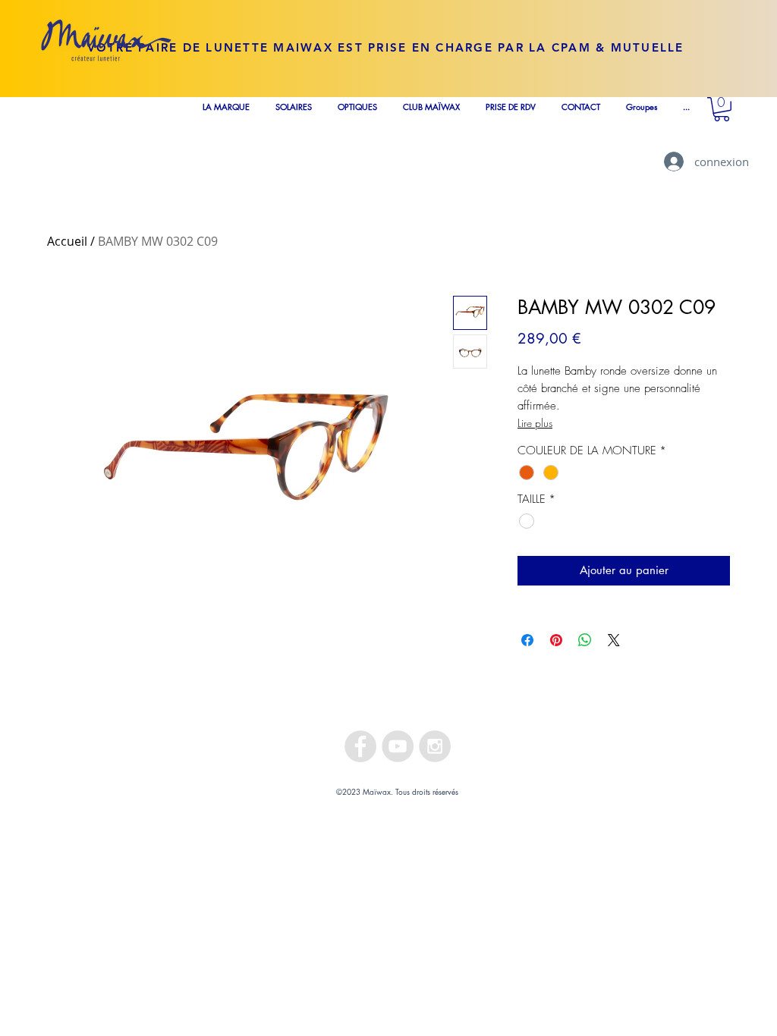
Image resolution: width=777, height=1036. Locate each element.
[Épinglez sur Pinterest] (556, 640)
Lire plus (534, 423)
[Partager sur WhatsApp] (585, 640)
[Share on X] (614, 640)
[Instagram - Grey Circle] (435, 746)
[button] (721, 109)
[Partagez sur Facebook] (527, 640)
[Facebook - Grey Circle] (360, 746)
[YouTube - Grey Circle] (398, 746)
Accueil (67, 241)
